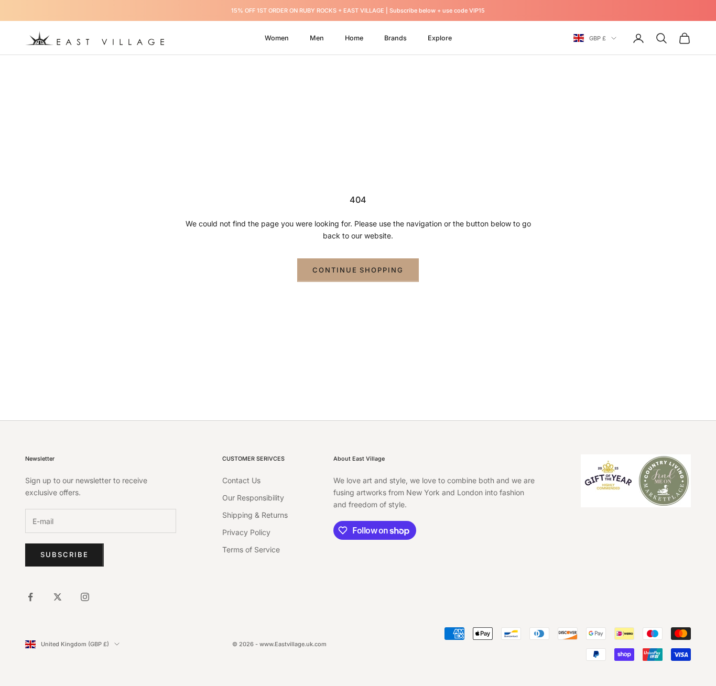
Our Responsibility (253, 497)
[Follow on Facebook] (30, 597)
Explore (440, 38)
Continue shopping (358, 270)
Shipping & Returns (255, 514)
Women (277, 38)
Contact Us (241, 480)
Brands (395, 38)
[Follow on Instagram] (85, 597)
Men (317, 38)
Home (354, 38)
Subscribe (64, 554)
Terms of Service (251, 549)
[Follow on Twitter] (57, 597)
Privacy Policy (246, 532)
